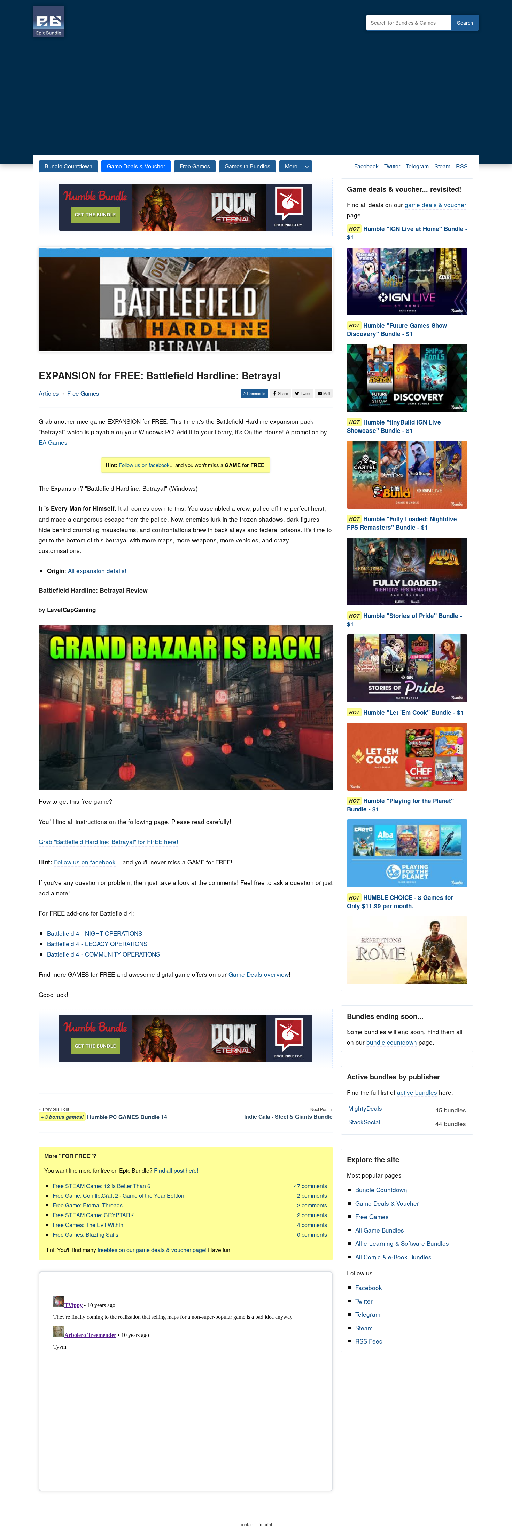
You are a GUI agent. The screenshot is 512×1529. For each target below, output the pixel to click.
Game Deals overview (258, 974)
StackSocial (407, 1122)
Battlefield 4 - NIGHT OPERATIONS (94, 933)
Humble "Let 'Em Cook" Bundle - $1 (413, 712)
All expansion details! (97, 570)
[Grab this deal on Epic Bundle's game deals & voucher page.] (407, 282)
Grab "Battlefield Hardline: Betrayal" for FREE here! (108, 841)
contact (247, 1524)
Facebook (366, 166)
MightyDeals (407, 1109)
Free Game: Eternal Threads (88, 1205)
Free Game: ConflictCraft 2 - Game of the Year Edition (118, 1195)
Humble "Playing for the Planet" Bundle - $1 (400, 805)
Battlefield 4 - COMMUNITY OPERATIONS (103, 954)
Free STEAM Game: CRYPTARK (93, 1215)
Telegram (417, 166)
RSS (462, 166)
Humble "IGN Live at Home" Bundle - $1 (407, 232)
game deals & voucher (435, 204)
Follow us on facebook (144, 464)
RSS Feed (369, 1341)
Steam (442, 166)
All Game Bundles (379, 1230)
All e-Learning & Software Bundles (402, 1243)
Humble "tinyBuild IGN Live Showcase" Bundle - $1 (394, 426)
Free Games (195, 166)
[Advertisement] (256, 94)
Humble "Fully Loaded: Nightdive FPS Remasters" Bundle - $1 (402, 523)
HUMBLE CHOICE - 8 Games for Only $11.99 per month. (400, 901)
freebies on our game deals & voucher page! (152, 1250)
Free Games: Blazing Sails (85, 1234)
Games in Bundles (247, 166)
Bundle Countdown (68, 166)
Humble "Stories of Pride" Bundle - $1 (404, 619)
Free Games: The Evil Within (88, 1225)
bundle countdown (391, 1042)
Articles (49, 393)
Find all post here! (176, 1170)
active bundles (417, 1092)
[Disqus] (186, 1380)
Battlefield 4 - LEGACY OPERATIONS (97, 943)
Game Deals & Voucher (136, 166)
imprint (265, 1524)
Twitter (392, 166)
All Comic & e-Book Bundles (393, 1256)
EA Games (53, 442)
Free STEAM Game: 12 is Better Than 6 (101, 1186)
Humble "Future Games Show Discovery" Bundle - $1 (397, 329)
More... (293, 166)
